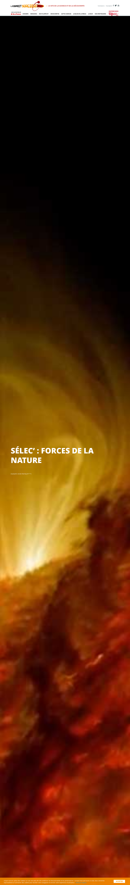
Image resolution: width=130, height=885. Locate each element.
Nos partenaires (100, 14)
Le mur (90, 14)
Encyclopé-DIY (44, 14)
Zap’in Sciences (66, 14)
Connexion (101, 6)
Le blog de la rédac (79, 14)
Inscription (109, 6)
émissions (33, 14)
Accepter (119, 881)
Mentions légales (81, 882)
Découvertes (55, 14)
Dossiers (25, 14)
